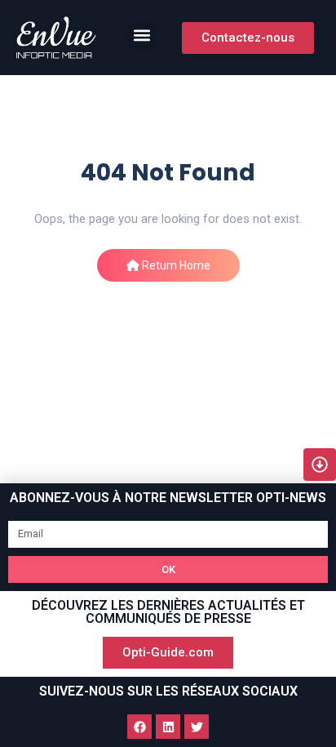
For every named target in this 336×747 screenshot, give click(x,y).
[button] (142, 35)
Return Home (174, 265)
